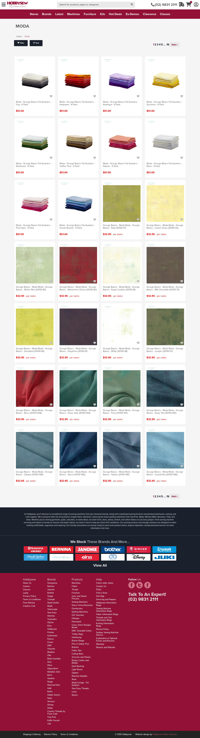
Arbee (50, 708)
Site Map (100, 596)
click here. (105, 528)
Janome (51, 589)
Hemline (51, 616)
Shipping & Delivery (32, 734)
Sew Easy (52, 612)
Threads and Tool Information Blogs (104, 618)
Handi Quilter (53, 603)
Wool (74, 679)
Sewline (50, 678)
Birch (49, 675)
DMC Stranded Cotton (82, 631)
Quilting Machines (80, 612)
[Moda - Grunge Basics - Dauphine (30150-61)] (78, 327)
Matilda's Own (53, 672)
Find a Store (101, 593)
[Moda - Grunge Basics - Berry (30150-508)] (34, 388)
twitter (139, 585)
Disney (50, 705)
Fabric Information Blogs (107, 614)
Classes (26, 589)
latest (59, 14)
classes (165, 14)
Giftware (75, 618)
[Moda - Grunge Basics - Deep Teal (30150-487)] (165, 388)
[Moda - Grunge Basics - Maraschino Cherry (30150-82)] (78, 265)
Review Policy (102, 629)
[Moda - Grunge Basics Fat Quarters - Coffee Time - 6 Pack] (78, 142)
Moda (49, 606)
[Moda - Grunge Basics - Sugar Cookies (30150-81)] (121, 265)
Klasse (50, 639)
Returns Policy (50, 734)
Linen (74, 692)
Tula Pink (51, 717)
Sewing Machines (80, 602)
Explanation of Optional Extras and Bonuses (106, 639)
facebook (131, 585)
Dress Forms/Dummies (82, 605)
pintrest (147, 585)
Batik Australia (53, 658)
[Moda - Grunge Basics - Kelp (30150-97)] (121, 203)
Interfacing (76, 637)
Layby (25, 593)
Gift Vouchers (78, 615)
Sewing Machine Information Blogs (104, 609)
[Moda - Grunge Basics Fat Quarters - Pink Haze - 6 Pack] (34, 203)
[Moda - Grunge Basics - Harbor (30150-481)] (121, 450)
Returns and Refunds (105, 647)
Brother (50, 593)
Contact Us (101, 586)
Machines (76, 583)
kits (102, 14)
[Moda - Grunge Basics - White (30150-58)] (121, 327)
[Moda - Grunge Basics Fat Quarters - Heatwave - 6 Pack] (78, 80)
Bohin (49, 691)
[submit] (132, 5)
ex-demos (132, 14)
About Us (27, 583)
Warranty (100, 644)
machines (73, 14)
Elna (49, 626)
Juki (49, 723)
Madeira (51, 652)
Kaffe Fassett (53, 720)
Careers (26, 586)
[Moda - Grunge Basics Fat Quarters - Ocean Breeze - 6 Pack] (78, 203)
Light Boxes (77, 669)
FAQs (98, 589)
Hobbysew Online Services (165, 734)
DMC (49, 645)
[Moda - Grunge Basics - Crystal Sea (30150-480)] (165, 450)
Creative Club (29, 606)
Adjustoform (52, 668)
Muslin (75, 695)
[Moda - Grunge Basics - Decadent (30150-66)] (34, 327)
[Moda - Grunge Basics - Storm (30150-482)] (78, 450)
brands (46, 14)
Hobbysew (52, 629)
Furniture (76, 593)
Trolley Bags (77, 634)
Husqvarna (52, 583)
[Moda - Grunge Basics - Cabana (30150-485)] (34, 450)
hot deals (115, 14)
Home (19, 36)
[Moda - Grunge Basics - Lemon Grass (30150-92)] (165, 203)
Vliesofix (51, 649)
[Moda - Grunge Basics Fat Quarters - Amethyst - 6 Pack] (121, 80)
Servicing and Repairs (106, 599)
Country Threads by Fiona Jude (56, 712)
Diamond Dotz (53, 685)
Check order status (104, 583)
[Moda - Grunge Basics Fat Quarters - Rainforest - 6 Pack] (34, 142)
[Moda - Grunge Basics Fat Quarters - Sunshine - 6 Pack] (165, 80)
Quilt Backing (78, 666)
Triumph (51, 599)
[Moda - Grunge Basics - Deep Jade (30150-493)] (78, 388)
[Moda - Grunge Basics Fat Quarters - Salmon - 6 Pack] (121, 142)
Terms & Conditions (32, 599)
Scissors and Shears (81, 657)
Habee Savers (53, 695)
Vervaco (51, 701)
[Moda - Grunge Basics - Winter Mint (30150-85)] (34, 265)
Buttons (75, 647)
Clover (50, 642)
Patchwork (76, 621)
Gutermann (52, 635)
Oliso (49, 665)
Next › (175, 44)
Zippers (75, 673)
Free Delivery (29, 603)
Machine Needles (79, 676)
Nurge (50, 681)
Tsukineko (52, 619)
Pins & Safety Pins (80, 644)
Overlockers (77, 608)
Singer (50, 596)
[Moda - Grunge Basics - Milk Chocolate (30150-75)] (165, 265)
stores (34, 14)
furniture (90, 14)
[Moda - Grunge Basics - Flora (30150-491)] (121, 388)
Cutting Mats (77, 654)
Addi (49, 688)
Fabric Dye (77, 650)
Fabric (74, 586)
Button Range (78, 640)
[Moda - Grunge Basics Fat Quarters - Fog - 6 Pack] (34, 80)
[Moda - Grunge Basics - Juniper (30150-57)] (165, 327)
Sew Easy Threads (80, 688)
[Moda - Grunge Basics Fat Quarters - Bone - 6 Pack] (165, 142)
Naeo (49, 698)
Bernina (50, 586)
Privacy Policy (29, 596)
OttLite (50, 622)
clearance (149, 14)
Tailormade (52, 609)
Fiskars (50, 632)
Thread (75, 589)
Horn (49, 662)
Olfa (49, 655)
